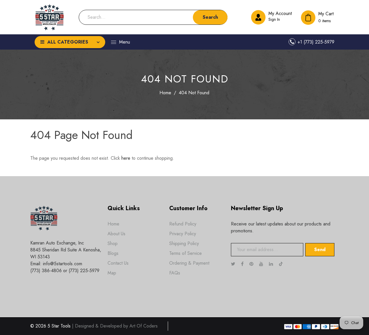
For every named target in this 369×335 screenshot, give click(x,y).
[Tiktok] (284, 264)
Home (165, 92)
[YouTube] (262, 264)
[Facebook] (243, 264)
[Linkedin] (271, 264)
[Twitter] (234, 264)
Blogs (113, 253)
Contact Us (118, 263)
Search (210, 17)
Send (319, 249)
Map (112, 273)
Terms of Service (185, 253)
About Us (116, 233)
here (125, 158)
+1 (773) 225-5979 (316, 42)
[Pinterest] (252, 264)
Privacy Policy (182, 233)
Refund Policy (182, 224)
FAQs (174, 273)
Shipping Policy (184, 243)
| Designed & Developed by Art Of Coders (115, 326)
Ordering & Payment (189, 263)
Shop (113, 243)
